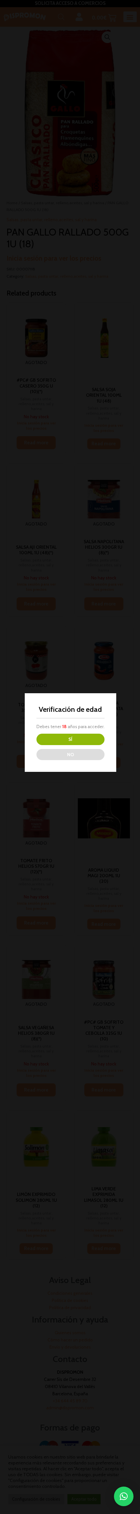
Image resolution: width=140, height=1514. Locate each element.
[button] (123, 1496)
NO (70, 754)
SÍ (70, 739)
